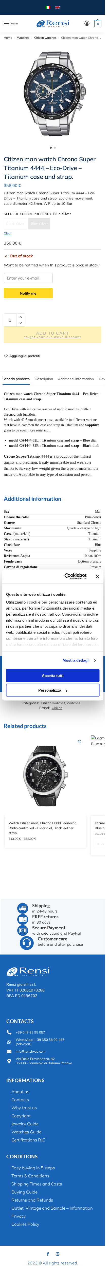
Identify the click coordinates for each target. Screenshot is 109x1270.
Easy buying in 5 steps (33, 1167)
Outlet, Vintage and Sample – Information (52, 1208)
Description (44, 379)
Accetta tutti (52, 675)
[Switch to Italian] (48, 8)
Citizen (57, 708)
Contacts (20, 1099)
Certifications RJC (28, 1139)
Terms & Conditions (30, 1175)
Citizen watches (45, 37)
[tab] (16, 378)
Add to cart (52, 335)
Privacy (18, 1216)
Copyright (21, 1115)
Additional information (76, 379)
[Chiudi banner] (97, 576)
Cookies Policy (25, 1224)
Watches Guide (26, 1131)
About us (20, 1091)
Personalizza (49, 690)
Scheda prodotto (16, 379)
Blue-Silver (39, 224)
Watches (23, 37)
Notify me (28, 293)
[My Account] (87, 23)
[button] (97, 23)
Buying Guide (24, 1192)
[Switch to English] (57, 8)
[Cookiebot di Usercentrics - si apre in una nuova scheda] (65, 576)
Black (100, 844)
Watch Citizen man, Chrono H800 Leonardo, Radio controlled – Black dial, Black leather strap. (43, 828)
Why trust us (24, 1107)
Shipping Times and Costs (36, 1183)
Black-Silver (15, 224)
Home (8, 37)
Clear (8, 233)
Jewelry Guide (25, 1123)
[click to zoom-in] (54, 93)
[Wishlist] (79, 741)
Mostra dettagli (76, 660)
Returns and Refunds (32, 1200)
